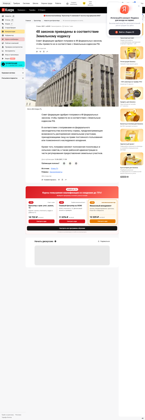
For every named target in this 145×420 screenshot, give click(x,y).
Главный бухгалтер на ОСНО (70, 206)
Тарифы (32, 10)
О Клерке (41, 10)
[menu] (14, 41)
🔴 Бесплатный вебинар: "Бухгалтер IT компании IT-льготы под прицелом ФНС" (72, 16)
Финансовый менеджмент (100, 206)
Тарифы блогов (7, 417)
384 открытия (46, 176)
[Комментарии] (37, 51)
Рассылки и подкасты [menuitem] (9, 78)
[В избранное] (44, 51)
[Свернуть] (142, 418)
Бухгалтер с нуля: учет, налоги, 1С (41, 207)
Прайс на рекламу (8, 415)
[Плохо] (76, 163)
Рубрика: (45, 172)
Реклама (18, 415)
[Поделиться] (47, 51)
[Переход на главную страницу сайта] (8, 10)
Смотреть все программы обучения (72, 228)
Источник (46, 169)
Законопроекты (56, 26)
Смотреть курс (41, 221)
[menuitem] (13, 16)
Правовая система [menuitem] (8, 73)
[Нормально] (70, 163)
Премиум (21, 10)
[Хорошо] (64, 163)
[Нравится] (40, 51)
